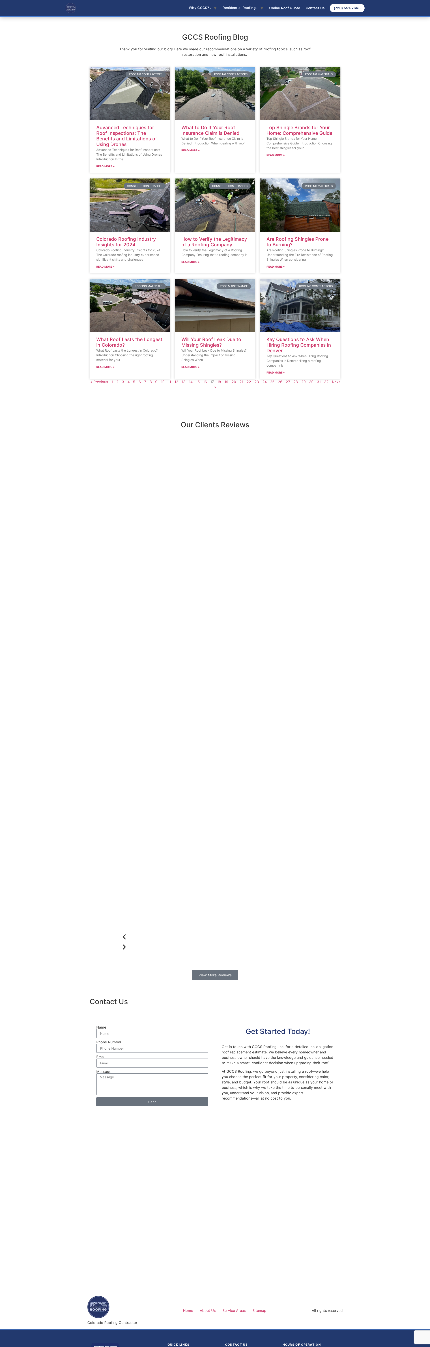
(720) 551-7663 (347, 8)
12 (176, 382)
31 (319, 382)
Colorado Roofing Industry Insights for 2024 (126, 241)
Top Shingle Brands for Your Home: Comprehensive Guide (299, 130)
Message (103, 1071)
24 (264, 382)
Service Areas (234, 1310)
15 (198, 382)
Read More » (105, 166)
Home (188, 1310)
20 (234, 382)
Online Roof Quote (284, 8)
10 (163, 382)
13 (183, 382)
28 (295, 382)
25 (272, 382)
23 (256, 382)
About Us (208, 1310)
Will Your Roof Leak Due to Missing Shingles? (211, 342)
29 (303, 382)
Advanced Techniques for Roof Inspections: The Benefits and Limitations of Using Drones (126, 136)
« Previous (99, 382)
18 (219, 382)
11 (169, 382)
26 (280, 382)
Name (101, 1027)
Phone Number (108, 1042)
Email (100, 1057)
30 (311, 382)
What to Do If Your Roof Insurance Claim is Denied (210, 130)
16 (205, 382)
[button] (210, 937)
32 (326, 382)
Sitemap (259, 1310)
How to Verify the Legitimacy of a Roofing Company (214, 241)
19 (226, 382)
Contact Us (315, 8)
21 (241, 382)
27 (288, 382)
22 (249, 382)
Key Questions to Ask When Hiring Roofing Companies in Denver (299, 345)
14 (191, 382)
